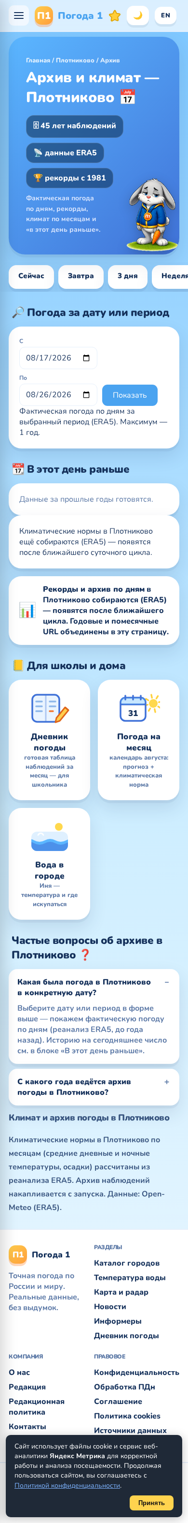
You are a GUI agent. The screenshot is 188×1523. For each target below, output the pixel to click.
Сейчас (31, 276)
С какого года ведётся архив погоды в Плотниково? (74, 1087)
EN (165, 15)
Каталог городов (127, 1263)
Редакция (27, 1387)
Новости (110, 1306)
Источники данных (130, 1430)
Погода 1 (70, 15)
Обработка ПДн (124, 1387)
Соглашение (118, 1401)
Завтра (81, 276)
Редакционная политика (37, 1407)
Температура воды (130, 1277)
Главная (38, 60)
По (23, 378)
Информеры (118, 1321)
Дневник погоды (126, 1335)
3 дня (128, 276)
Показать (130, 395)
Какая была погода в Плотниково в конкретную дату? (84, 987)
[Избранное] (114, 15)
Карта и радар (121, 1292)
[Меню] (19, 15)
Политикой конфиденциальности (67, 1485)
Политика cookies (127, 1416)
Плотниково (75, 60)
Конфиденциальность (136, 1372)
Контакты (27, 1426)
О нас (19, 1372)
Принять (151, 1503)
